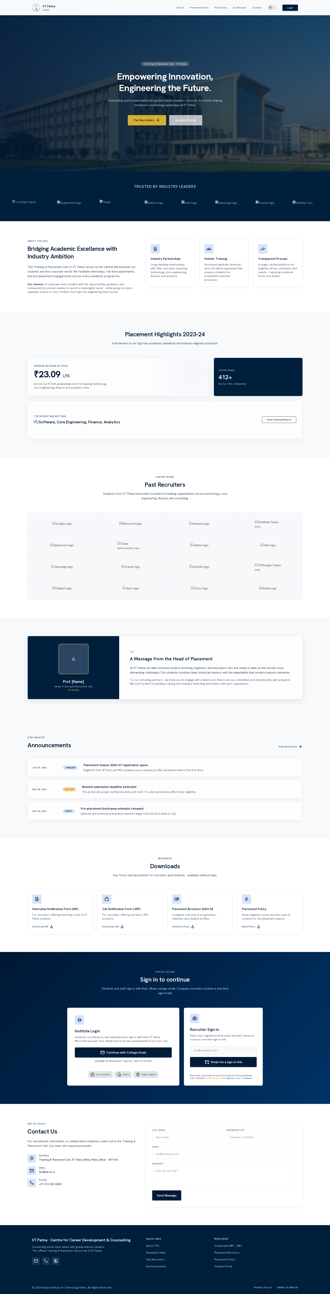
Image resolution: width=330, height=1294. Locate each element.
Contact (257, 7)
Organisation (235, 1130)
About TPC (152, 1245)
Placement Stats (199, 7)
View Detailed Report (279, 419)
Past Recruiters (155, 1259)
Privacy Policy (263, 1287)
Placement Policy (224, 1259)
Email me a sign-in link (223, 1062)
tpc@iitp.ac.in (214, 1078)
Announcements (156, 1266)
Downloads (239, 7)
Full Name (158, 1130)
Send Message (167, 1195)
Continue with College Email (123, 1052)
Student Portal (186, 120)
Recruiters (221, 7)
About (180, 7)
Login (290, 7)
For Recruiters (147, 120)
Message (157, 1163)
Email (155, 1146)
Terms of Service (287, 1287)
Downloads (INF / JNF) (228, 1245)
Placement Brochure (226, 1252)
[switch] (272, 7)
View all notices (290, 746)
